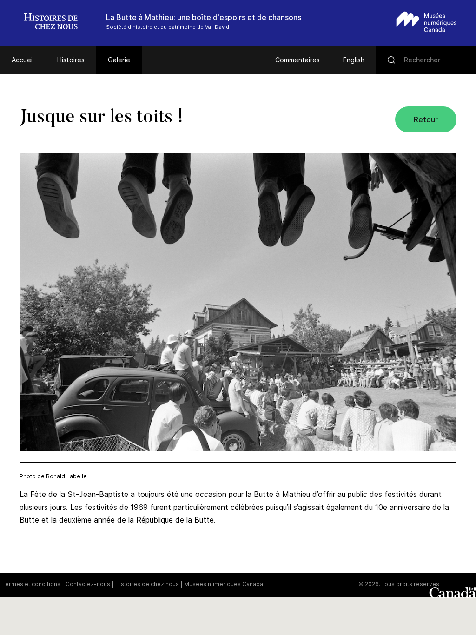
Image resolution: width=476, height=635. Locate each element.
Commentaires (297, 60)
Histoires (71, 60)
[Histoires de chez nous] (56, 22)
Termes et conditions (31, 584)
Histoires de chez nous (147, 584)
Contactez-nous (88, 584)
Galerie (119, 60)
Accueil (23, 60)
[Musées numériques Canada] (426, 21)
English (353, 60)
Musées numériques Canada (223, 584)
